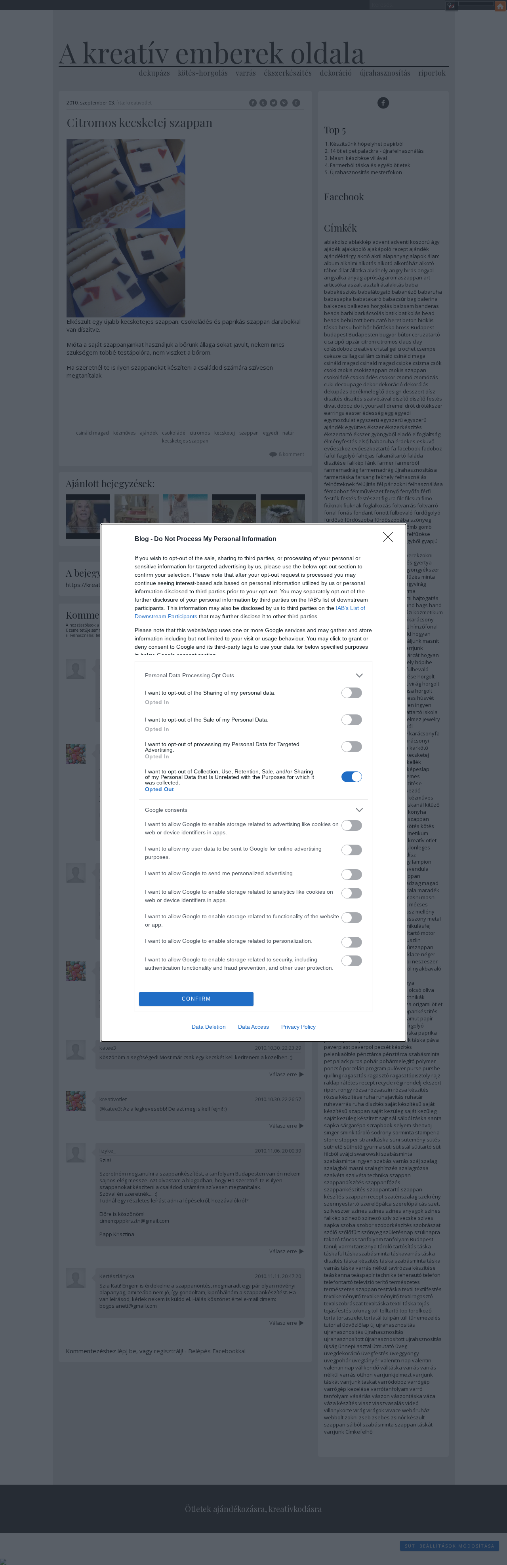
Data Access (253, 1027)
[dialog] (253, 782)
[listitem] (253, 675)
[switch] (351, 693)
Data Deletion (209, 1027)
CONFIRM (196, 999)
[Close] (390, 539)
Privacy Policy (298, 1027)
